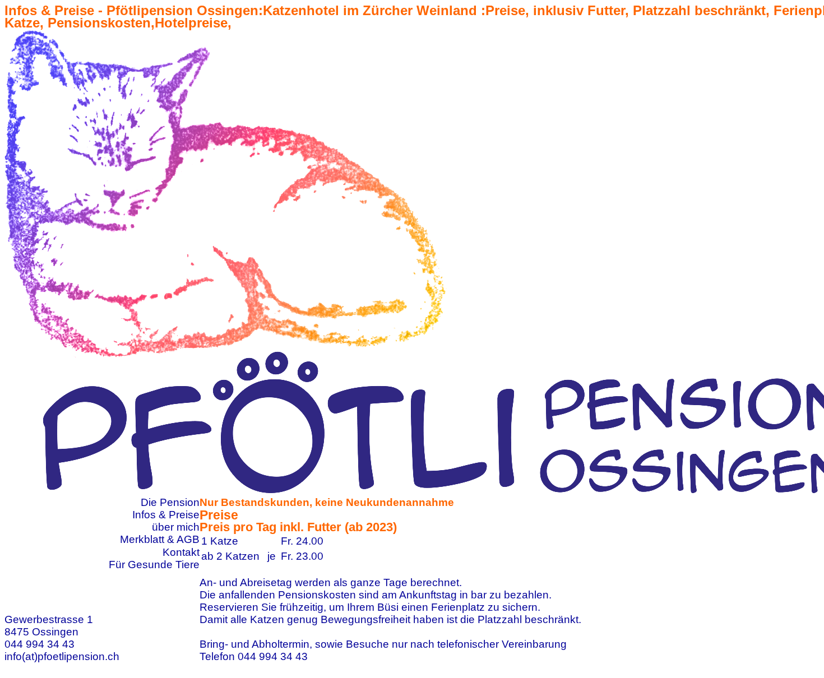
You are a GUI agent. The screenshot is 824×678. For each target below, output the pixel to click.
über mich (176, 527)
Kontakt (181, 552)
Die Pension (170, 502)
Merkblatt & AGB (160, 539)
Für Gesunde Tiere (154, 564)
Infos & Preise (166, 515)
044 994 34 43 (39, 644)
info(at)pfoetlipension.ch (61, 656)
